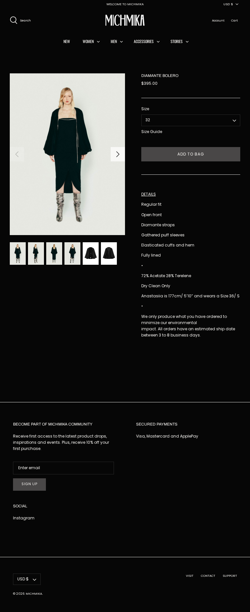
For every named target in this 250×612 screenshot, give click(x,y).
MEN (114, 41)
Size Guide (151, 131)
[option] (67, 154)
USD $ (228, 4)
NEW (66, 41)
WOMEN (88, 41)
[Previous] (17, 154)
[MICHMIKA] (125, 20)
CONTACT (208, 576)
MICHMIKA (34, 593)
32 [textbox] (148, 120)
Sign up (29, 484)
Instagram (24, 518)
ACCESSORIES (144, 41)
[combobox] (190, 120)
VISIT (189, 576)
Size (145, 109)
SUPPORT (230, 576)
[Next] (118, 154)
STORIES (177, 41)
